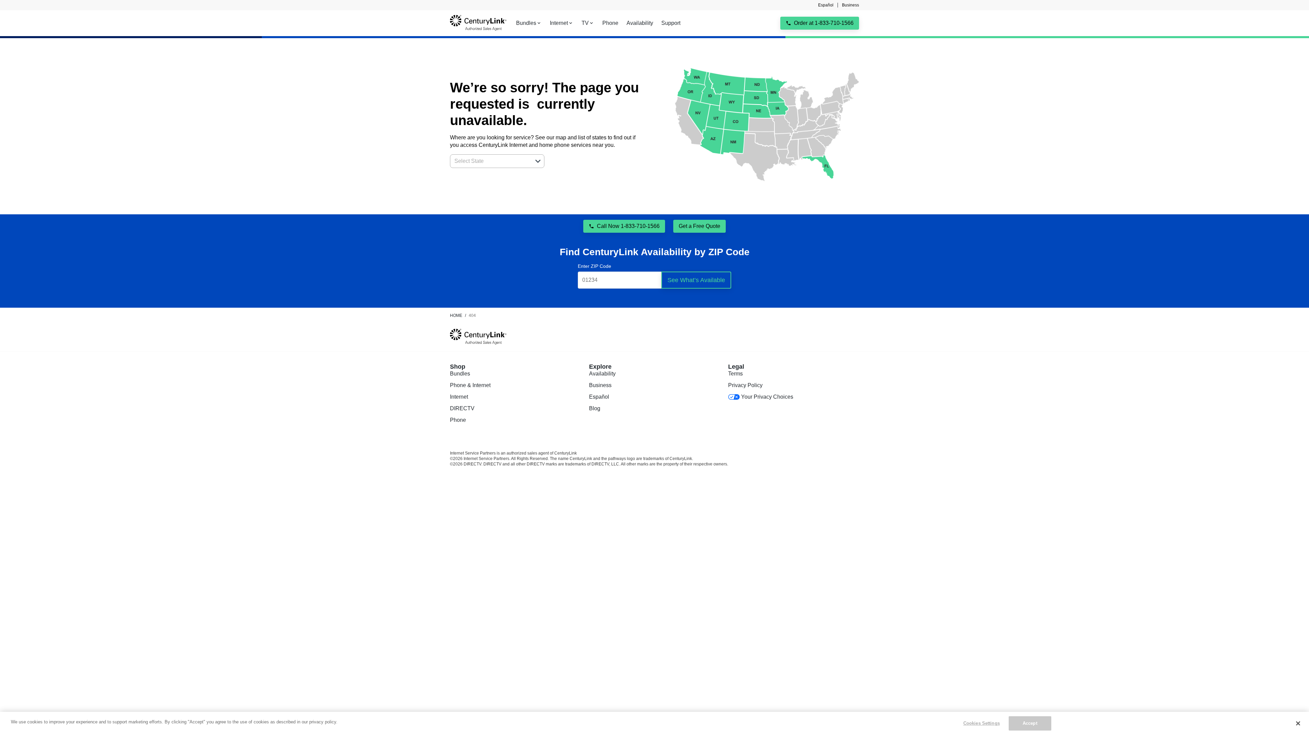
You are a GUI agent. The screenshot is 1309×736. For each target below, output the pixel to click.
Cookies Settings (981, 723)
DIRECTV (462, 408)
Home (456, 315)
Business (850, 5)
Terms (735, 374)
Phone (458, 420)
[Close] (1298, 723)
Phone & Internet (470, 385)
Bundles (460, 374)
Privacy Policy (745, 385)
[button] (538, 161)
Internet (459, 397)
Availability (602, 374)
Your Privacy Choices (767, 397)
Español (825, 5)
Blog (594, 408)
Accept (1030, 723)
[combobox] (489, 161)
